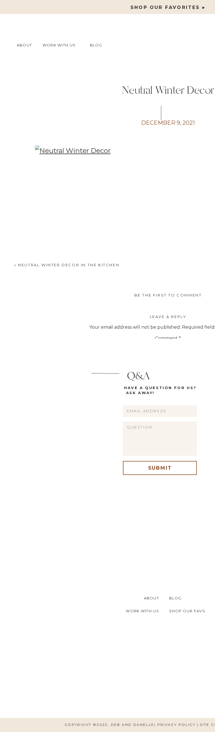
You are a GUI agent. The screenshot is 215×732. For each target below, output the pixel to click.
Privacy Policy (177, 724)
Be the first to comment (168, 295)
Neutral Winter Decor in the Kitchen (68, 265)
